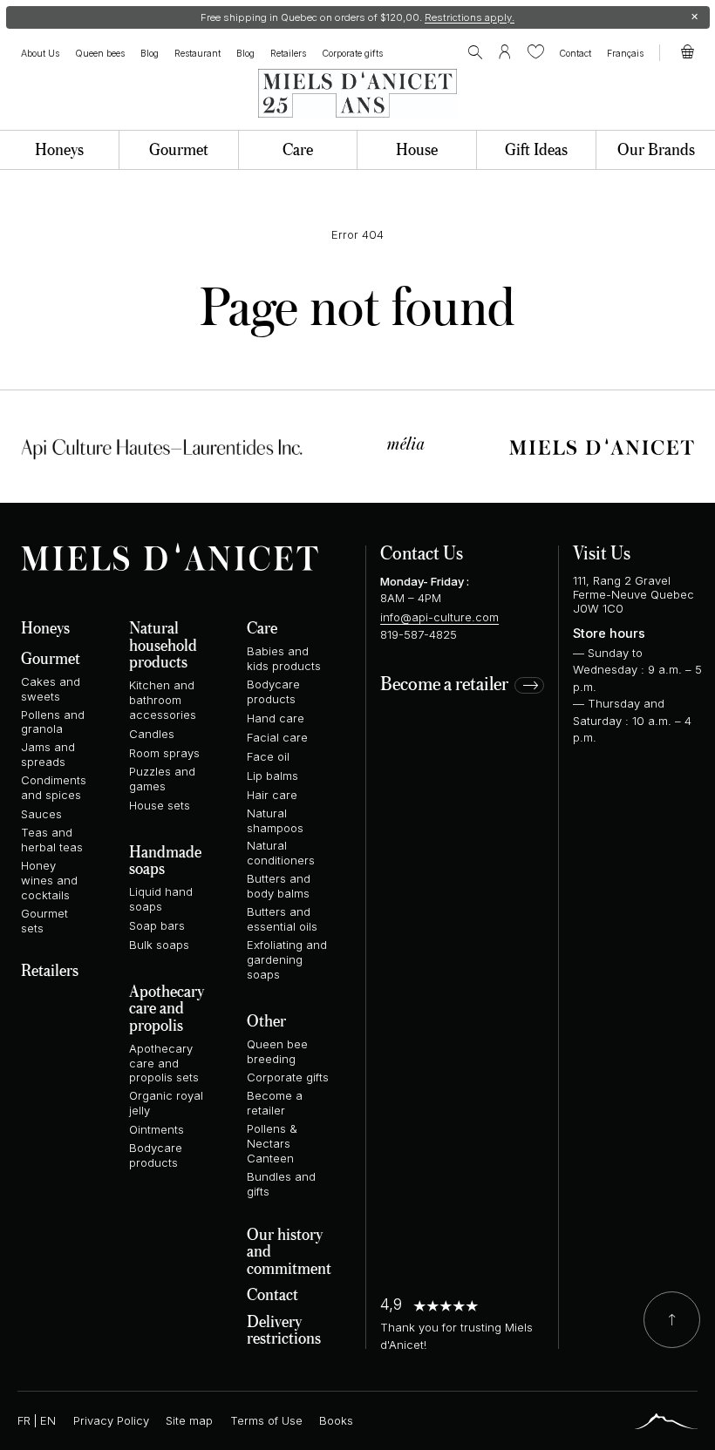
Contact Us (421, 552)
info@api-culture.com (439, 617)
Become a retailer (444, 685)
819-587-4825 (418, 634)
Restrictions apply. (469, 17)
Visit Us (601, 552)
